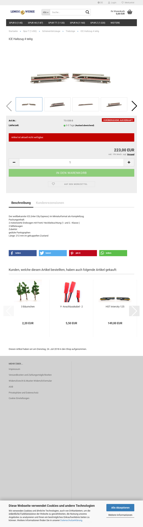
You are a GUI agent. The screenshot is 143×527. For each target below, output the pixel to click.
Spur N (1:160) (77, 22)
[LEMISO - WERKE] (22, 12)
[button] (100, 2)
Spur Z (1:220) (97, 22)
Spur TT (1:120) (56, 22)
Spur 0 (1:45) (16, 22)
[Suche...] (87, 12)
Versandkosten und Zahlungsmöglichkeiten (30, 375)
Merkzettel (129, 2)
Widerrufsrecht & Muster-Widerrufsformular (30, 380)
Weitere (115, 22)
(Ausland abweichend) (84, 125)
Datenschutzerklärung (71, 520)
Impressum (14, 369)
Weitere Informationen (120, 515)
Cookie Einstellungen (19, 398)
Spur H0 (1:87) (35, 22)
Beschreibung (21, 203)
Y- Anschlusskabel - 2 (71, 306)
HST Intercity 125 (115, 306)
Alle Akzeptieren (120, 507)
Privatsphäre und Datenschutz (23, 392)
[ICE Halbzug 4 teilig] (71, 70)
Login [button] (113, 2)
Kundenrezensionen (50, 203)
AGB (11, 386)
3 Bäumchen (28, 306)
